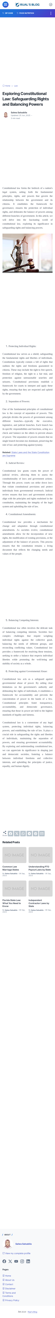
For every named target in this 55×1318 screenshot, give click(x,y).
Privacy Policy (12, 1300)
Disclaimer (10, 1288)
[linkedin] (28, 1262)
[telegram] (29, 833)
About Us (9, 1280)
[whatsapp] (23, 833)
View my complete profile (17, 1253)
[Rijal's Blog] (28, 4)
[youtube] (16, 1262)
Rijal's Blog (32, 1312)
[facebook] (10, 833)
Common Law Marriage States (10, 868)
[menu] (5, 5)
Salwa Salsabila (23, 1244)
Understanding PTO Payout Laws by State (40, 868)
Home (8, 1275)
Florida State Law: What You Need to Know (11, 903)
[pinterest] (35, 833)
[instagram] (22, 1262)
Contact (9, 1284)
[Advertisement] (27, 50)
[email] (42, 833)
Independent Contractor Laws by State (39, 903)
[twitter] (17, 833)
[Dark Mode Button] (51, 4)
